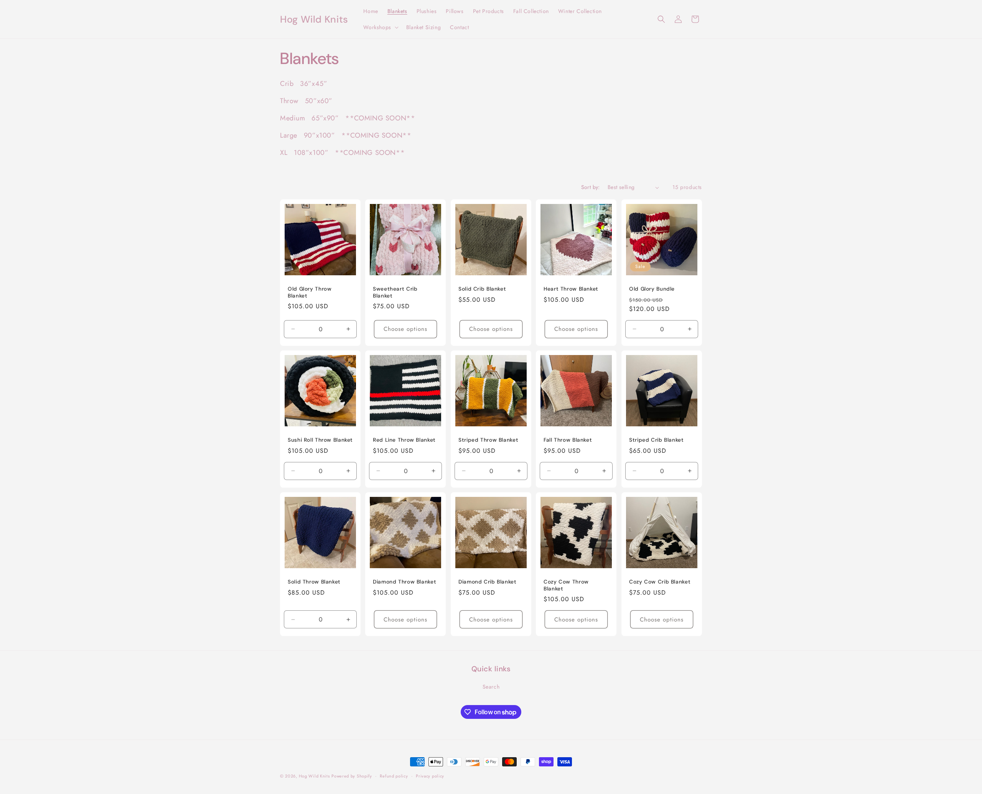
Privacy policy (430, 776)
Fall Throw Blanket (568, 440)
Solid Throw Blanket (314, 582)
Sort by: (590, 187)
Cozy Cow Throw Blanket (566, 585)
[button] (380, 27)
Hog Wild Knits (314, 776)
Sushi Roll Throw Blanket (320, 440)
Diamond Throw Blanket (404, 582)
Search (491, 686)
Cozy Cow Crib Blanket (659, 582)
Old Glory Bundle (652, 289)
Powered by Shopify (351, 776)
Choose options (406, 329)
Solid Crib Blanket (482, 289)
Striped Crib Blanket (656, 440)
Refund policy (394, 776)
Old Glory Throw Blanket (309, 292)
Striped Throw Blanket (488, 440)
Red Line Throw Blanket (404, 440)
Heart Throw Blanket (571, 289)
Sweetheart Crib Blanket (395, 292)
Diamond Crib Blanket (487, 582)
